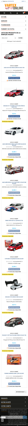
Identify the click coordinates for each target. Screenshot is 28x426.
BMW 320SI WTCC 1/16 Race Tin (14, 220)
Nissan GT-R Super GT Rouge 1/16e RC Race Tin (14, 106)
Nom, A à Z (9, 38)
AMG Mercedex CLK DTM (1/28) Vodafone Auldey (14, 182)
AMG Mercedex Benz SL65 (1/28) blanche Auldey (14, 144)
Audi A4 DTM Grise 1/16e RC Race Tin (14, 67)
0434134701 (11, 1)
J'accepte (2, 417)
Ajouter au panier (14, 78)
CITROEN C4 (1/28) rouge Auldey (14, 259)
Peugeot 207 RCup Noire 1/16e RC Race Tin (14, 335)
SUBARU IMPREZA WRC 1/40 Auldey (14, 373)
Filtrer (20, 38)
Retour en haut (21, 392)
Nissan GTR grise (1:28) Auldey (14, 297)
